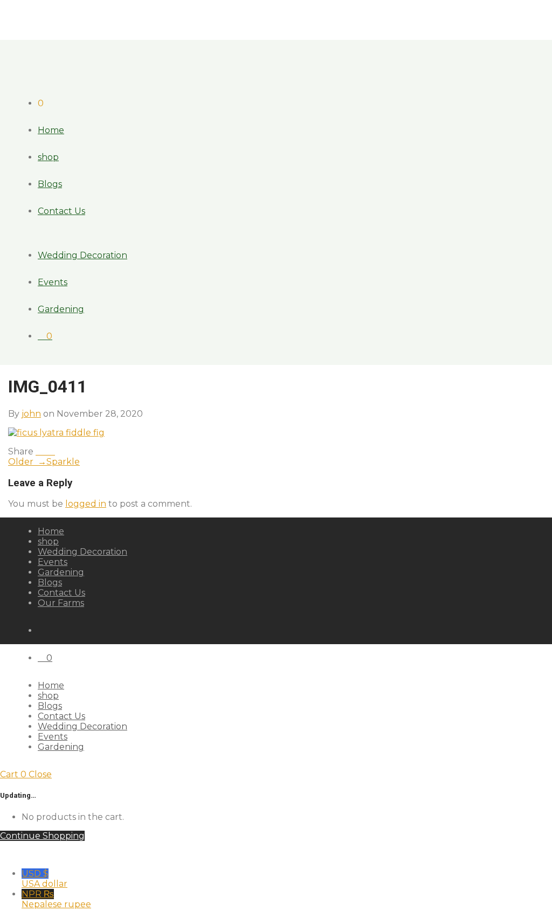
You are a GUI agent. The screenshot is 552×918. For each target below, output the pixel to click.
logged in (85, 504)
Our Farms (61, 603)
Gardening (61, 309)
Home (51, 130)
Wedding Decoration (82, 255)
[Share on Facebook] (39, 451)
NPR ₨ (56, 899)
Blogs (50, 184)
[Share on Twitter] (45, 451)
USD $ (44, 878)
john (31, 414)
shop (48, 157)
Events (52, 282)
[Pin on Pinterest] (52, 451)
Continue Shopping (42, 836)
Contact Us (61, 211)
